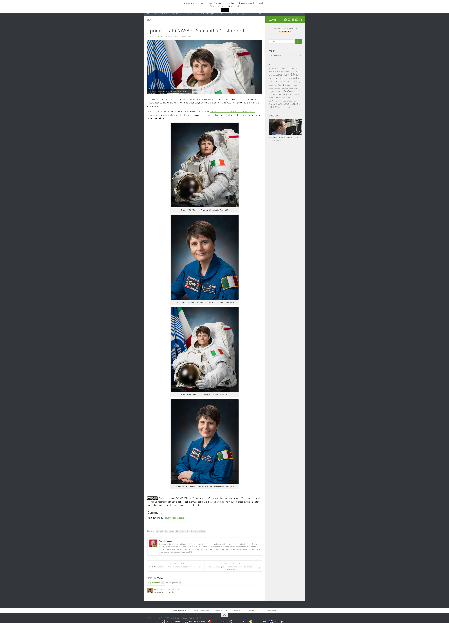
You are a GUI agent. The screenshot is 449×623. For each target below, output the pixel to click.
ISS (177, 531)
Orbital (272, 94)
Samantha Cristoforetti (198, 531)
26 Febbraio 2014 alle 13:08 (170, 589)
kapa (156, 589)
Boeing (271, 71)
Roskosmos (288, 97)
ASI (288, 68)
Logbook (277, 88)
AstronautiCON (255, 610)
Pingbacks (175, 582)
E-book (162, 13)
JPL (284, 84)
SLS (294, 101)
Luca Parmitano (287, 88)
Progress (273, 97)
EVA (297, 75)
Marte (278, 91)
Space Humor (226, 13)
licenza (150, 501)
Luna (296, 88)
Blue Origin (294, 68)
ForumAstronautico (201, 610)
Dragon (286, 74)
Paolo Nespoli (288, 94)
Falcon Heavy (281, 79)
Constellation (282, 71)
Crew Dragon (290, 71)
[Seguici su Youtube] (296, 19)
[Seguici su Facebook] (292, 19)
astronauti (159, 531)
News (149, 20)
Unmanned (285, 107)
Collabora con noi (258, 13)
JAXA (279, 84)
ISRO (294, 78)
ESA (166, 531)
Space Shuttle (292, 103)
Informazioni (233, 6)
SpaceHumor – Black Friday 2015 (283, 137)
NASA (187, 531)
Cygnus (279, 75)
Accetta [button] (224, 10)
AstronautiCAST (238, 610)
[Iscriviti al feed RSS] (300, 19)
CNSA (275, 71)
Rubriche (151, 13)
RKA (280, 98)
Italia (181, 531)
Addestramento (275, 68)
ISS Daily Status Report (281, 81)
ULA (279, 107)
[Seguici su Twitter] (289, 19)
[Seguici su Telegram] (285, 19)
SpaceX (273, 107)
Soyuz (279, 103)
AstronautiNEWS (220, 610)
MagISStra (272, 92)
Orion (279, 94)
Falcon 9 (273, 78)
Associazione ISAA (181, 610)
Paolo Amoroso (157, 37)
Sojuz (272, 103)
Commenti (157, 582)
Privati (297, 95)
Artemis (284, 68)
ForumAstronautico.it (174, 517)
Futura (174, 115)
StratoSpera (271, 610)
